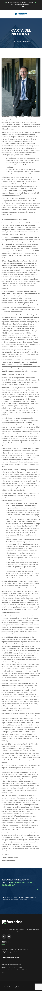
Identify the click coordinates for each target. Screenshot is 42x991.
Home (13, 42)
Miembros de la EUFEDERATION (12, 967)
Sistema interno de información (12, 965)
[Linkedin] (22, 7)
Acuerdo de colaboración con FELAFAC (14, 970)
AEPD (3, 973)
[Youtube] (20, 7)
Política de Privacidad (26, 897)
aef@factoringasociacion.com (20, 4)
